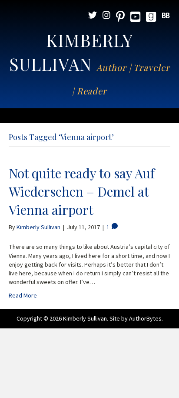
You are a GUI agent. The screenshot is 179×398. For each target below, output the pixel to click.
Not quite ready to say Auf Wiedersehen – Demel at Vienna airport (82, 191)
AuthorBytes (145, 318)
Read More (23, 295)
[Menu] (89, 115)
